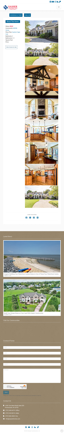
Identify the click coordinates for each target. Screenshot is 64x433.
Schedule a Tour (16, 15)
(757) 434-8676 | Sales (12, 413)
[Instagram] (55, 2)
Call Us (27, 15)
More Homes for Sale (11, 47)
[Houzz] (57, 2)
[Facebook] (50, 2)
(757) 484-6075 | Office (12, 410)
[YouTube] (53, 2)
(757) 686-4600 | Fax (11, 416)
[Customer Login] (60, 2)
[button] (59, 7)
